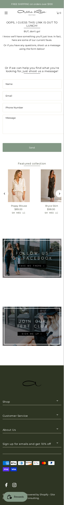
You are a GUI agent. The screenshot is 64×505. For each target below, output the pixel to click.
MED (18, 213)
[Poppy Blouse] (19, 185)
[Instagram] (14, 485)
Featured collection (32, 163)
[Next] (59, 193)
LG (23, 213)
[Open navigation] (10, 12)
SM (13, 213)
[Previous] (4, 193)
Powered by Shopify (36, 494)
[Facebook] (6, 485)
